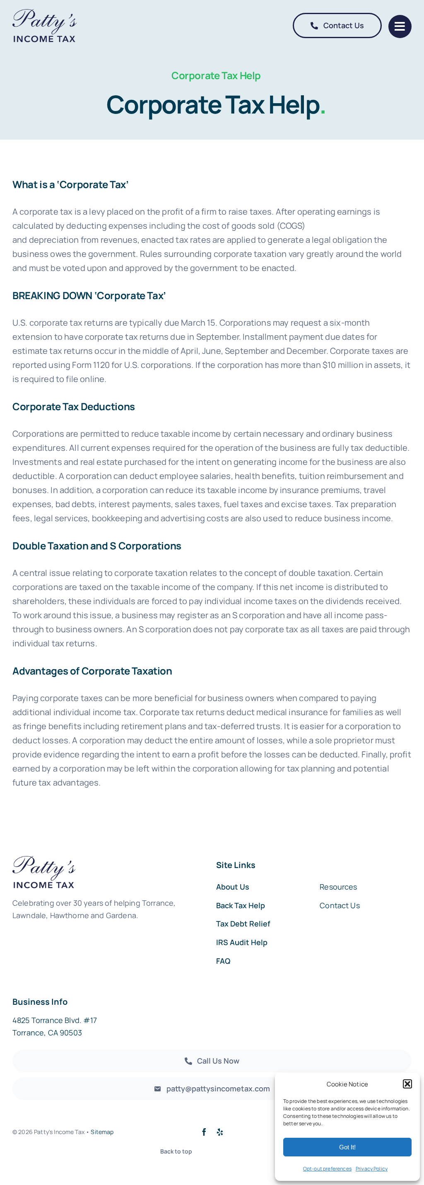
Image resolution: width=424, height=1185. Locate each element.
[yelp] (220, 1132)
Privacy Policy (372, 1168)
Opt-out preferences (327, 1168)
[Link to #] (400, 26)
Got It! (347, 1147)
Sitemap (102, 1132)
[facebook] (204, 1132)
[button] (407, 1084)
